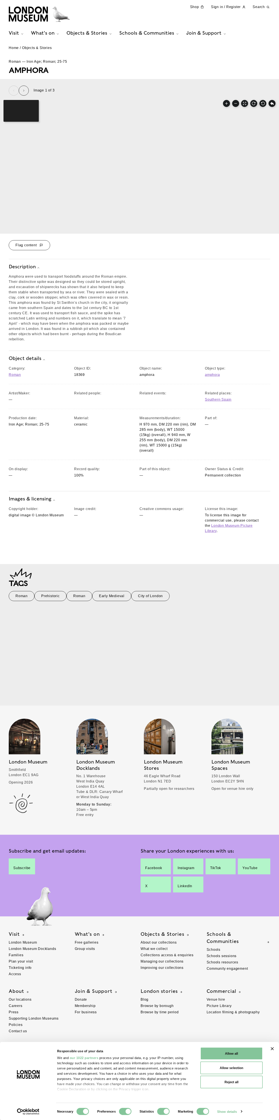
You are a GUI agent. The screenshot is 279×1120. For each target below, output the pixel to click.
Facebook (153, 868)
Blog (144, 999)
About (16, 991)
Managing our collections (162, 961)
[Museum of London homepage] (39, 14)
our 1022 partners (84, 1058)
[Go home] (272, 103)
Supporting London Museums (34, 1018)
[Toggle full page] (244, 103)
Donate (81, 999)
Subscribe (22, 868)
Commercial (221, 991)
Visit (14, 934)
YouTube (250, 868)
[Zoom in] (226, 103)
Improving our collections (162, 968)
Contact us (18, 1031)
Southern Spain (218, 399)
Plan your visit (21, 961)
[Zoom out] (235, 103)
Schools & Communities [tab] (146, 32)
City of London (150, 596)
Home (14, 48)
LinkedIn (185, 886)
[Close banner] (272, 1048)
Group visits (85, 949)
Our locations (20, 999)
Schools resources (222, 962)
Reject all (232, 1082)
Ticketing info (20, 968)
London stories (159, 991)
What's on (87, 934)
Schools (214, 949)
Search (259, 7)
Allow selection (231, 1067)
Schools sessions (222, 956)
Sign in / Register (226, 7)
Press (14, 1012)
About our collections (159, 942)
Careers (15, 1006)
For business (86, 1012)
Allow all (231, 1053)
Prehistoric (50, 596)
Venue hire (216, 999)
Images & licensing (30, 498)
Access (15, 974)
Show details (227, 1111)
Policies (15, 1025)
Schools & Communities (223, 937)
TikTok (215, 868)
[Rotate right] (253, 103)
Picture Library (219, 1006)
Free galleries (87, 942)
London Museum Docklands (32, 949)
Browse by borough (157, 1006)
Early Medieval (111, 596)
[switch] (125, 1111)
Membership (85, 1006)
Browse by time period (160, 1012)
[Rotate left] (262, 103)
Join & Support (93, 991)
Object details (25, 358)
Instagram (186, 868)
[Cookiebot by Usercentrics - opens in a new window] (28, 1111)
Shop (194, 7)
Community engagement (227, 968)
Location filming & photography (233, 1012)
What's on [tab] (42, 32)
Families (16, 955)
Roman (15, 375)
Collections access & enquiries (167, 955)
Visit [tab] (14, 32)
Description (22, 266)
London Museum (23, 942)
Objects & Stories (37, 48)
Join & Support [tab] (203, 32)
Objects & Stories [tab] (86, 32)
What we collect (154, 949)
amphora (212, 375)
